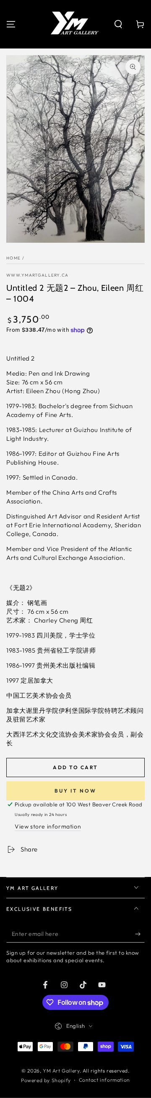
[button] (118, 24)
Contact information (104, 1080)
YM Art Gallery (61, 1071)
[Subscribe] (140, 934)
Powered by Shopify (46, 1080)
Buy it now (75, 791)
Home (13, 258)
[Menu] (11, 24)
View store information (48, 826)
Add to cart (75, 767)
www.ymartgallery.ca (37, 275)
